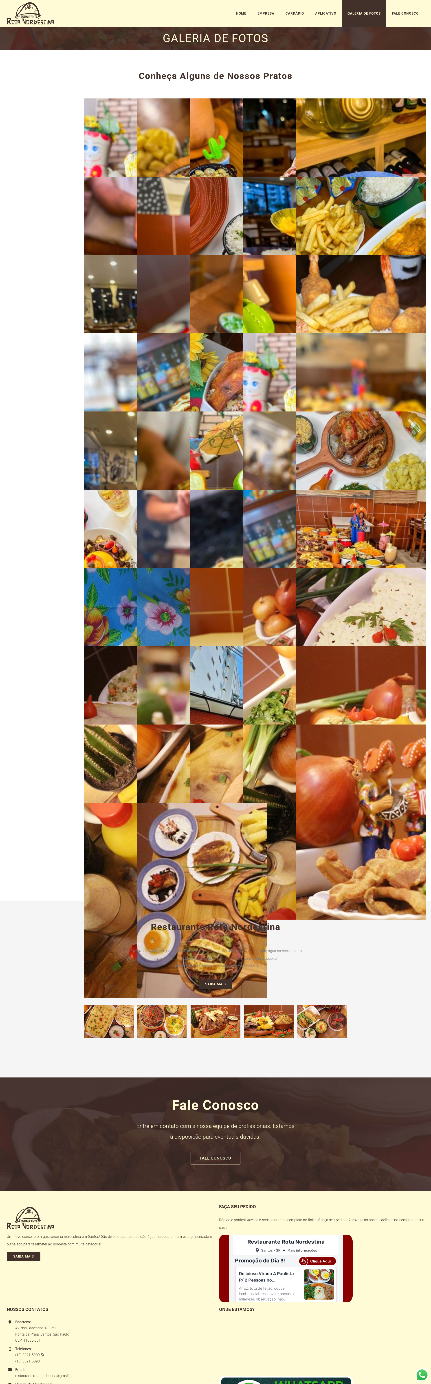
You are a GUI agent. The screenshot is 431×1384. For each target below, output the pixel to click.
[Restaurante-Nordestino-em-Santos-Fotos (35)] (361, 650)
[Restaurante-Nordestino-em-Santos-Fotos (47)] (202, 806)
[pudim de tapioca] (361, 102)
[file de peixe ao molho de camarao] (361, 180)
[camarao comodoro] (361, 259)
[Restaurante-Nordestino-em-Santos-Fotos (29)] (361, 572)
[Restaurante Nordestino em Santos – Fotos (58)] (361, 415)
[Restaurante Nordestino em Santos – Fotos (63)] (361, 337)
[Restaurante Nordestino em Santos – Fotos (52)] (361, 493)
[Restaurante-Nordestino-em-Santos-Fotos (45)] (361, 728)
